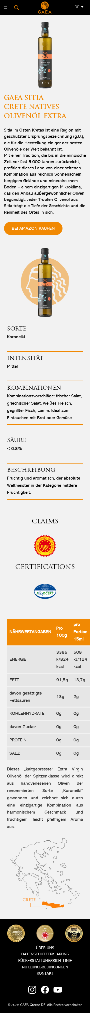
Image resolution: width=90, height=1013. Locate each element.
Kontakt (45, 974)
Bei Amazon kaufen (33, 228)
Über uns (45, 948)
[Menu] (6, 7)
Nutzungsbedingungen (45, 967)
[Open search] (16, 7)
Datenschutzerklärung (45, 954)
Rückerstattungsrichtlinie (45, 961)
